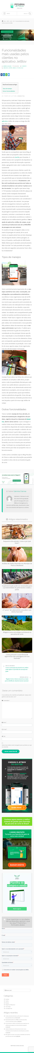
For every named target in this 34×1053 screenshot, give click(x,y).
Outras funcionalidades (9, 91)
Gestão (10, 68)
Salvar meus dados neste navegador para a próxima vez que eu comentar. (17, 746)
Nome (5, 722)
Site (4, 736)
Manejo (15, 68)
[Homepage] (17, 5)
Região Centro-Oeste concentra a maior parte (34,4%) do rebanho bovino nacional (16, 679)
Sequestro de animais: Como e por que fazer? (17, 542)
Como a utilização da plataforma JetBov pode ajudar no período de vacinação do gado (17, 668)
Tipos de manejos (7, 88)
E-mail (5, 729)
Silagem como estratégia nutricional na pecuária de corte (17, 633)
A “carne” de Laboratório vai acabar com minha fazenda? (17, 611)
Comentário (6, 700)
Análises (6, 68)
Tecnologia (20, 68)
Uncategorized (9, 1008)
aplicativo (5, 121)
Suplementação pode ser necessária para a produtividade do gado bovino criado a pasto (17, 588)
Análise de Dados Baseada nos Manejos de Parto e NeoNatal (17, 564)
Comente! (24, 66)
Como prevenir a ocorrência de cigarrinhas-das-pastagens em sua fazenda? (17, 656)
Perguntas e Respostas (10, 1004)
